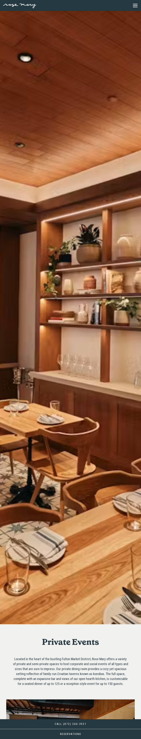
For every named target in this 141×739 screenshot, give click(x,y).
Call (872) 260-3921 (70, 724)
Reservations (87, 734)
